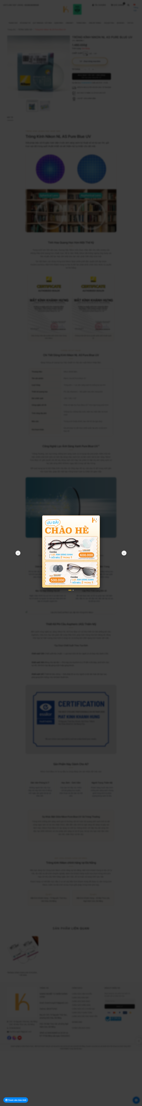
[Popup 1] (69, 590)
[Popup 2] (73, 590)
